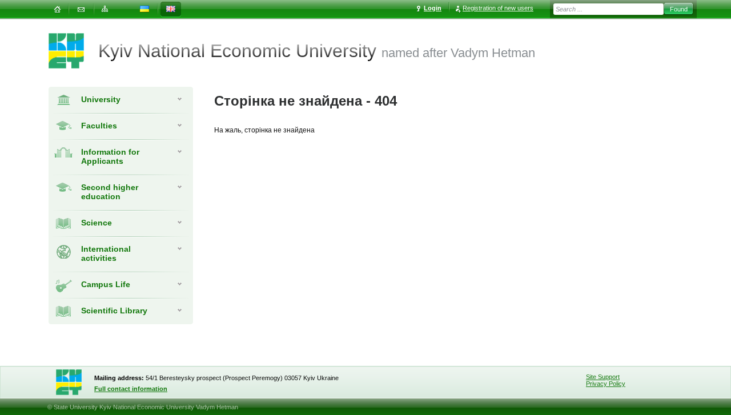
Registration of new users (498, 8)
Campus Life (105, 284)
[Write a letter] (81, 9)
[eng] (170, 9)
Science (96, 222)
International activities (106, 253)
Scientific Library (114, 310)
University (101, 99)
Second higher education (109, 192)
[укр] (144, 9)
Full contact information (130, 388)
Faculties (99, 125)
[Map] (105, 9)
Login (432, 8)
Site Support (603, 376)
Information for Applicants (110, 156)
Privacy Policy (605, 383)
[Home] (57, 9)
